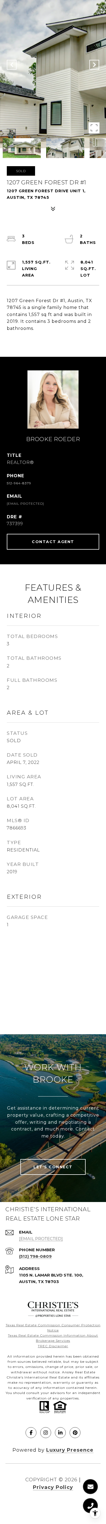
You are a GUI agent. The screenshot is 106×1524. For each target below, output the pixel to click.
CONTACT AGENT (53, 541)
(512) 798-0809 (35, 1256)
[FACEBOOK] (31, 1432)
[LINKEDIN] (60, 1432)
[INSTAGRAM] (45, 1432)
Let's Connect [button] (53, 1166)
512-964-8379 (19, 483)
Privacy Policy (53, 1487)
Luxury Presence (69, 1450)
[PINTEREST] (75, 1432)
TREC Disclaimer (53, 1346)
